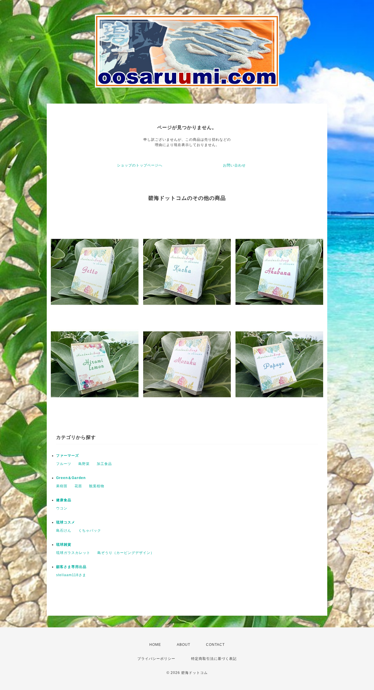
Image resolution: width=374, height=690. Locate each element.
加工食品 (104, 464)
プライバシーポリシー (156, 659)
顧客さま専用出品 (71, 567)
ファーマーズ (67, 456)
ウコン (61, 508)
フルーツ (63, 464)
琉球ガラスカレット (73, 553)
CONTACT (215, 645)
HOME (155, 645)
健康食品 (63, 500)
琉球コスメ (65, 522)
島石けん (63, 530)
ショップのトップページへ (139, 165)
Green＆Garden (71, 478)
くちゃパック (89, 530)
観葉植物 (96, 486)
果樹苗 (61, 486)
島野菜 (84, 464)
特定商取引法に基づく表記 (214, 659)
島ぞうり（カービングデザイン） (125, 553)
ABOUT (183, 645)
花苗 (78, 486)
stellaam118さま (71, 575)
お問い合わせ (234, 165)
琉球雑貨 (63, 545)
